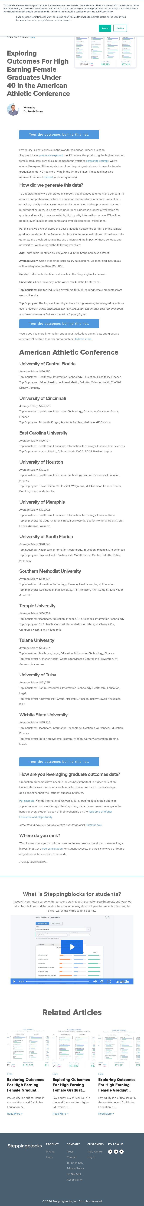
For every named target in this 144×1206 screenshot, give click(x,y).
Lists (32, 37)
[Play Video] (14, 981)
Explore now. (94, 824)
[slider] (58, 981)
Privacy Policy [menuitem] (75, 1168)
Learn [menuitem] (49, 1157)
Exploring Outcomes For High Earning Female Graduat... (25, 1084)
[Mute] (94, 981)
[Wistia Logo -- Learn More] (122, 981)
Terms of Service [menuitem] (76, 1162)
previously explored (51, 155)
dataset (48, 177)
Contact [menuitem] (72, 1157)
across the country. (97, 160)
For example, (27, 800)
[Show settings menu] (101, 981)
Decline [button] (120, 28)
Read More (15, 1113)
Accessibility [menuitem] (75, 1179)
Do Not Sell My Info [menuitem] (76, 1173)
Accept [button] (105, 28)
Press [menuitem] (70, 1151)
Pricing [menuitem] (50, 1151)
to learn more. (83, 338)
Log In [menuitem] (91, 1157)
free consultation (52, 848)
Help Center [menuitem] (95, 1151)
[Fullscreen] (108, 981)
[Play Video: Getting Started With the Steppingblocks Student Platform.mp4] (72, 947)
